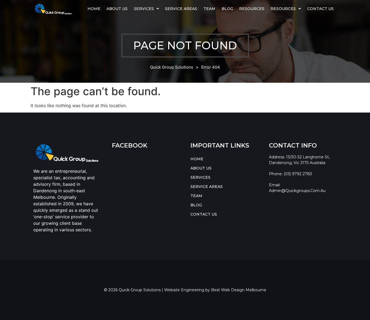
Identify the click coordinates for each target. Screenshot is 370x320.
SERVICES (144, 8)
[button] (146, 9)
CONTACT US (320, 8)
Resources (251, 8)
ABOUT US (117, 8)
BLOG (227, 8)
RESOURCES (283, 8)
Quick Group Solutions (171, 67)
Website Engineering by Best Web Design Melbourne (215, 289)
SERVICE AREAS (181, 8)
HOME (93, 8)
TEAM (209, 8)
